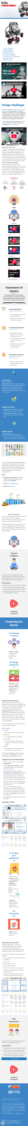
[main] (14, 105)
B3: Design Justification (9, 55)
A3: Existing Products (8, 53)
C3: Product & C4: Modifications (11, 56)
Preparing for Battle (7, 51)
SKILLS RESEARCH (9, 48)
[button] (2, 2)
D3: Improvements (8, 58)
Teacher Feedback (8, 50)
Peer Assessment (7, 60)
